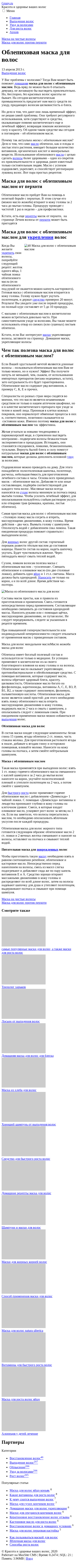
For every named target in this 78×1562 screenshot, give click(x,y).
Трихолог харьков (14, 987)
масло (35, 143)
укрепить (8, 253)
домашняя (21, 83)
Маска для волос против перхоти (24, 42)
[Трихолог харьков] (24, 983)
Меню (10, 11)
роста (25, 792)
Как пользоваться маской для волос (34, 1537)
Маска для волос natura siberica (22, 1330)
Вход (29, 1558)
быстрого (14, 792)
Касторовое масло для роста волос (33, 1521)
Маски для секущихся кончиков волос (36, 1512)
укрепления (40, 237)
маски (47, 334)
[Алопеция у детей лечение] (24, 1430)
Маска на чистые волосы (19, 39)
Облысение (19, 1467)
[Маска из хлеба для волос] (24, 1086)
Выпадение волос (14, 73)
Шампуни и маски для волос (21, 1227)
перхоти (44, 219)
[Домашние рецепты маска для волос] (24, 1189)
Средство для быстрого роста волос (26, 1158)
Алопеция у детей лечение (20, 1433)
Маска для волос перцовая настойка (34, 1530)
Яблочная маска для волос (27, 1541)
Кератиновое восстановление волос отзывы (39, 1517)
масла (60, 154)
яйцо (37, 574)
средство (39, 299)
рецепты (31, 216)
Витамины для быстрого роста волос (27, 1365)
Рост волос (19, 1476)
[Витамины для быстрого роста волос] (24, 1361)
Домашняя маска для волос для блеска (28, 1055)
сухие (24, 492)
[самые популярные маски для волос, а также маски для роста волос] (24, 945)
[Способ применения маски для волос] (24, 1292)
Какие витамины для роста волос (32, 1495)
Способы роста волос (24, 1544)
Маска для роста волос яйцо (21, 1399)
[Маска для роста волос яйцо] (24, 1395)
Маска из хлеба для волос (19, 1090)
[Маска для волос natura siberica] (24, 1327)
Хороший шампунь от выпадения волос (29, 1124)
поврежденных (47, 849)
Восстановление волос (26, 1458)
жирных (13, 542)
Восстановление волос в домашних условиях (40, 1526)
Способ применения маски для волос (27, 1296)
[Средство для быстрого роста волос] (24, 1155)
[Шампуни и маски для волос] (24, 1224)
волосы (18, 158)
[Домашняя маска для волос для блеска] (24, 1052)
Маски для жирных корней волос (24, 1262)
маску (43, 856)
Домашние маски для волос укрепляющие (38, 1508)
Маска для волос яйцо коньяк (30, 1490)
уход (70, 456)
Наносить (44, 577)
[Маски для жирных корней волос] (24, 1258)
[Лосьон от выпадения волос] (24, 1017)
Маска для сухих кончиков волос (32, 1504)
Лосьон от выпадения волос (21, 1021)
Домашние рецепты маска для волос (26, 1193)
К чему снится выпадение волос (32, 1499)
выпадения (9, 719)
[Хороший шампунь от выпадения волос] (24, 1121)
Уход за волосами (23, 1471)
